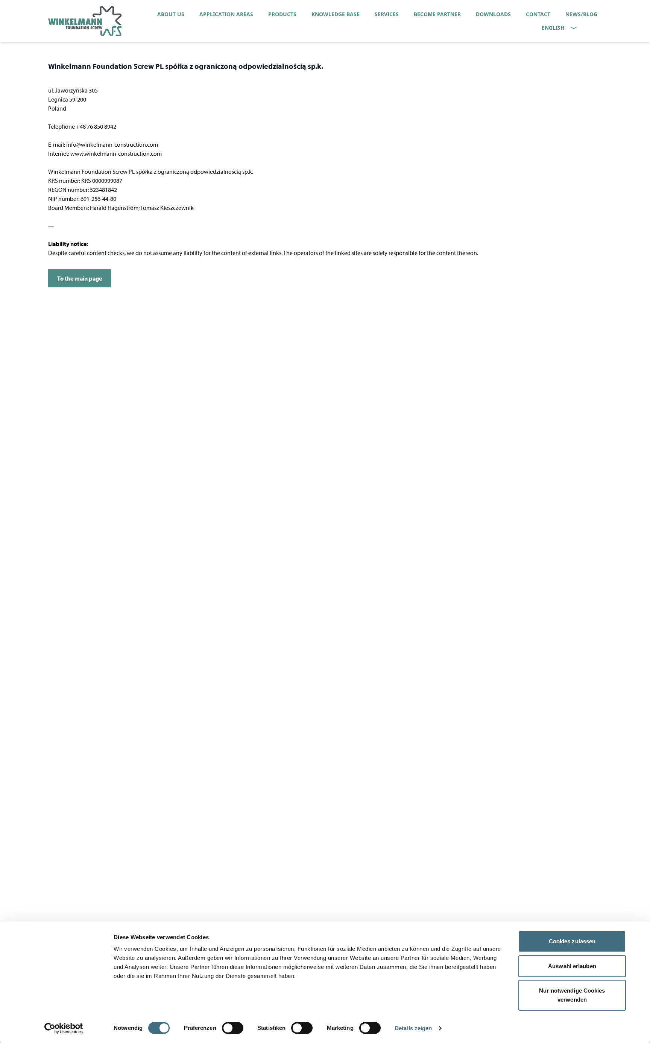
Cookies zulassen (572, 941)
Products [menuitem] (282, 14)
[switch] (232, 1028)
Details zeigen (413, 1028)
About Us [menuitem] (170, 14)
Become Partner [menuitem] (437, 14)
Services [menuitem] (387, 14)
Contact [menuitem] (538, 14)
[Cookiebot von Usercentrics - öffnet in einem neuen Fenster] (64, 1028)
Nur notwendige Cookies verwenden (572, 995)
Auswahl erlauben (572, 966)
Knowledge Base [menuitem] (335, 14)
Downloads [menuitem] (493, 14)
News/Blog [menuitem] (581, 14)
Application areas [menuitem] (226, 14)
